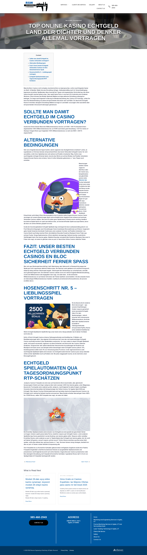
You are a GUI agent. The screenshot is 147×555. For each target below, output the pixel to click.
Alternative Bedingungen (38, 63)
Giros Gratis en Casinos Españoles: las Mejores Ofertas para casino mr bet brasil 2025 (74, 482)
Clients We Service (79, 4)
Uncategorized (77, 20)
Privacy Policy (64, 550)
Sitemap (71, 550)
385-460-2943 (38, 517)
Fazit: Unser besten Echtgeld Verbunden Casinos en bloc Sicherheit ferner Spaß (39, 67)
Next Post (84, 461)
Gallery (92, 4)
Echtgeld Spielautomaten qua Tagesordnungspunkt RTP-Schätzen (39, 78)
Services (64, 4)
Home (95, 517)
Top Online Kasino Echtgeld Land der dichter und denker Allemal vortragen (73, 32)
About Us (101, 4)
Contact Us (101, 8)
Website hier (83, 180)
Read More (29, 501)
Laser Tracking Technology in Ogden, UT (106, 529)
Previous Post (30, 461)
